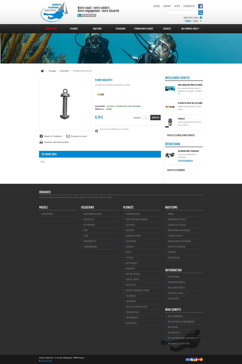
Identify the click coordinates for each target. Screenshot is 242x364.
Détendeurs (131, 323)
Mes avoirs (173, 327)
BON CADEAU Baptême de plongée (190, 85)
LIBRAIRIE (130, 246)
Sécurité (172, 252)
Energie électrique (177, 224)
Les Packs (130, 224)
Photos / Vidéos (133, 274)
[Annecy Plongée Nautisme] (53, 12)
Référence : (100, 109)
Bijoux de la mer (133, 235)
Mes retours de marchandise (181, 321)
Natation (130, 230)
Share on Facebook (53, 136)
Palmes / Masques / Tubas (137, 290)
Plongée (74, 28)
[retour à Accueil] (42, 71)
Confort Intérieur (176, 246)
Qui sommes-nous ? (190, 28)
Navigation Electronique (179, 241)
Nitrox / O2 (131, 285)
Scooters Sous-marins (136, 219)
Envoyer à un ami (78, 136)
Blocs (129, 252)
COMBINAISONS (90, 246)
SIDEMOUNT (131, 301)
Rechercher (200, 12)
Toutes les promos (176, 170)
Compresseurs (133, 214)
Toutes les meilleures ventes (181, 135)
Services (167, 28)
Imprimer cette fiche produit (56, 142)
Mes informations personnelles (183, 338)
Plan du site (189, 6)
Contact (167, 6)
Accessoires (47, 214)
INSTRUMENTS (90, 241)
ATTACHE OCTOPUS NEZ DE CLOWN (190, 103)
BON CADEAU (131, 241)
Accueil (156, 6)
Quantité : (138, 118)
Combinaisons (132, 312)
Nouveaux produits (177, 282)
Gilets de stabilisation (136, 306)
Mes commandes (175, 316)
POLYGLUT (181, 119)
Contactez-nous (175, 293)
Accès (177, 6)
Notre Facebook (200, 6)
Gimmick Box (46, 361)
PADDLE (43, 207)
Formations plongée (143, 28)
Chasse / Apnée (132, 279)
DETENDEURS (89, 224)
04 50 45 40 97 (88, 15)
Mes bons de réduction (178, 343)
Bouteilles (89, 219)
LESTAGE (64, 71)
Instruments (132, 317)
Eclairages (131, 295)
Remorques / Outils (177, 219)
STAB (86, 235)
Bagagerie (130, 268)
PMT (86, 230)
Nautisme (97, 28)
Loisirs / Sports (175, 235)
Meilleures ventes (176, 287)
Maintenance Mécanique (179, 230)
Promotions (51, 28)
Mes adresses (174, 332)
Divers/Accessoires (93, 214)
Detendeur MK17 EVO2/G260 (188, 151)
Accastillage (174, 257)
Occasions (120, 28)
